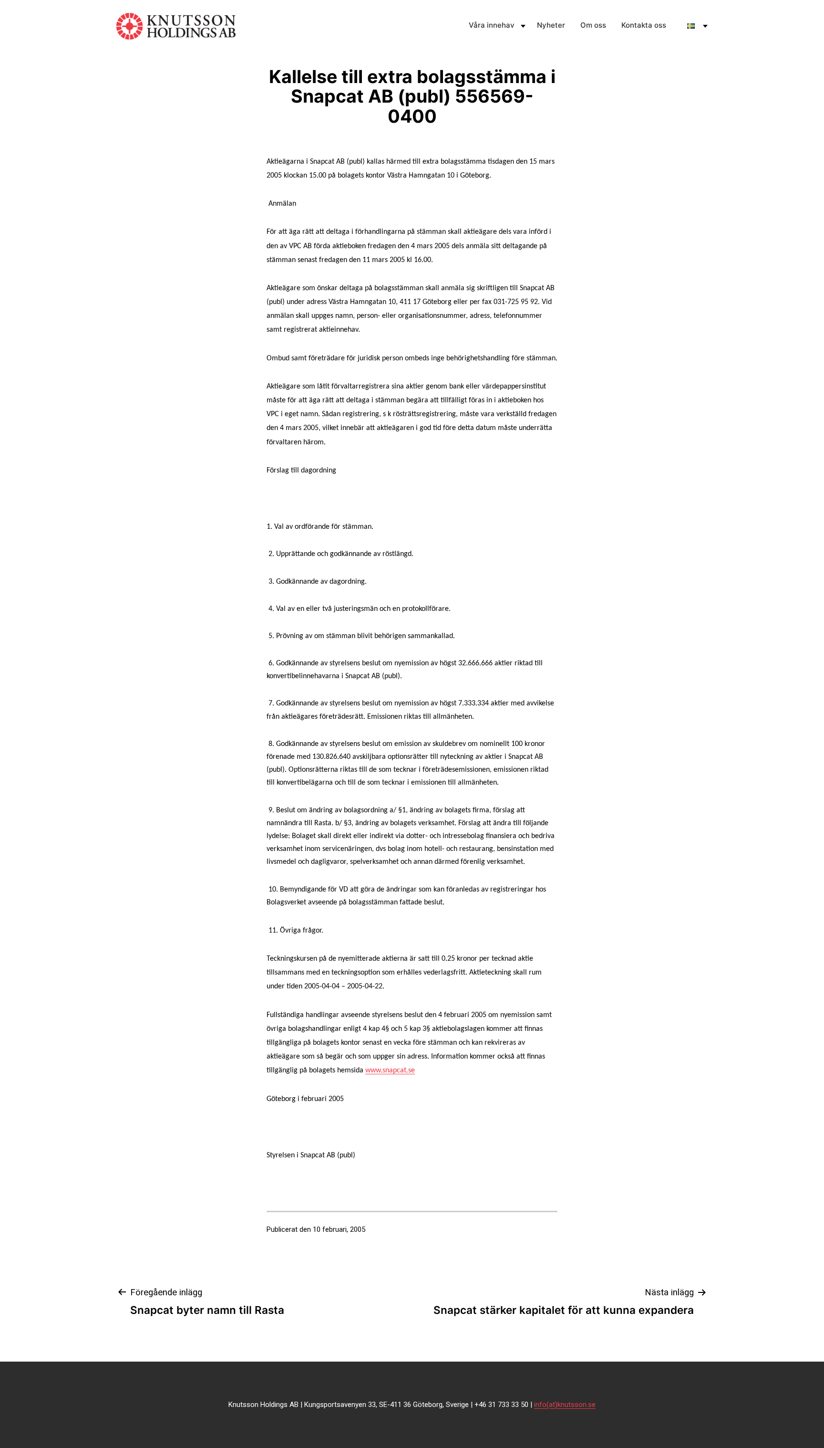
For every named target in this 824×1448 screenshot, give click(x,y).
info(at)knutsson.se (565, 1404)
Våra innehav (492, 25)
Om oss (593, 25)
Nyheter (551, 25)
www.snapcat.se (390, 1070)
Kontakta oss (643, 25)
